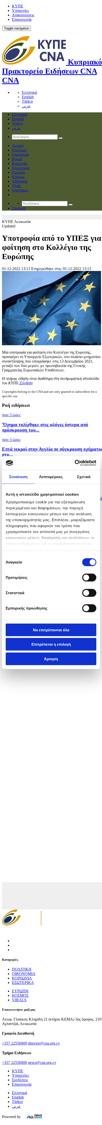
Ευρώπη (18, 172)
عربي (26, 106)
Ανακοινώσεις (23, 15)
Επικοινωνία (21, 19)
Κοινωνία (19, 163)
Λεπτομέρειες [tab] (51, 476)
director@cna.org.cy (44, 1043)
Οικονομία (20, 154)
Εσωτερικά (20, 168)
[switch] (89, 577)
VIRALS (19, 1000)
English (28, 97)
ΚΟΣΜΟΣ (20, 995)
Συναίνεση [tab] (18, 476)
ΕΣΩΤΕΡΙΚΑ (23, 982)
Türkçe (27, 101)
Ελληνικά (29, 92)
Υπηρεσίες (20, 10)
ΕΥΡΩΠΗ (20, 991)
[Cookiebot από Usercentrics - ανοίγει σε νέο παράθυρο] (74, 463)
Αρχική (18, 146)
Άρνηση (51, 659)
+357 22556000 (14, 1062)
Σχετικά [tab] (83, 476)
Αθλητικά (19, 181)
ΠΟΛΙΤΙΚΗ (21, 969)
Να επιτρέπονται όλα (51, 630)
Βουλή (17, 159)
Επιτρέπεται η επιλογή (51, 644)
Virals (16, 186)
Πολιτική (19, 150)
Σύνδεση (26, 383)
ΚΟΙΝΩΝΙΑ (22, 978)
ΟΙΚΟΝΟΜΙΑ (23, 974)
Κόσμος (18, 177)
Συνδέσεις (20, 1080)
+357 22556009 (14, 1043)
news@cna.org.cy (42, 1062)
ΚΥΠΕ (17, 6)
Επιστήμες (20, 190)
